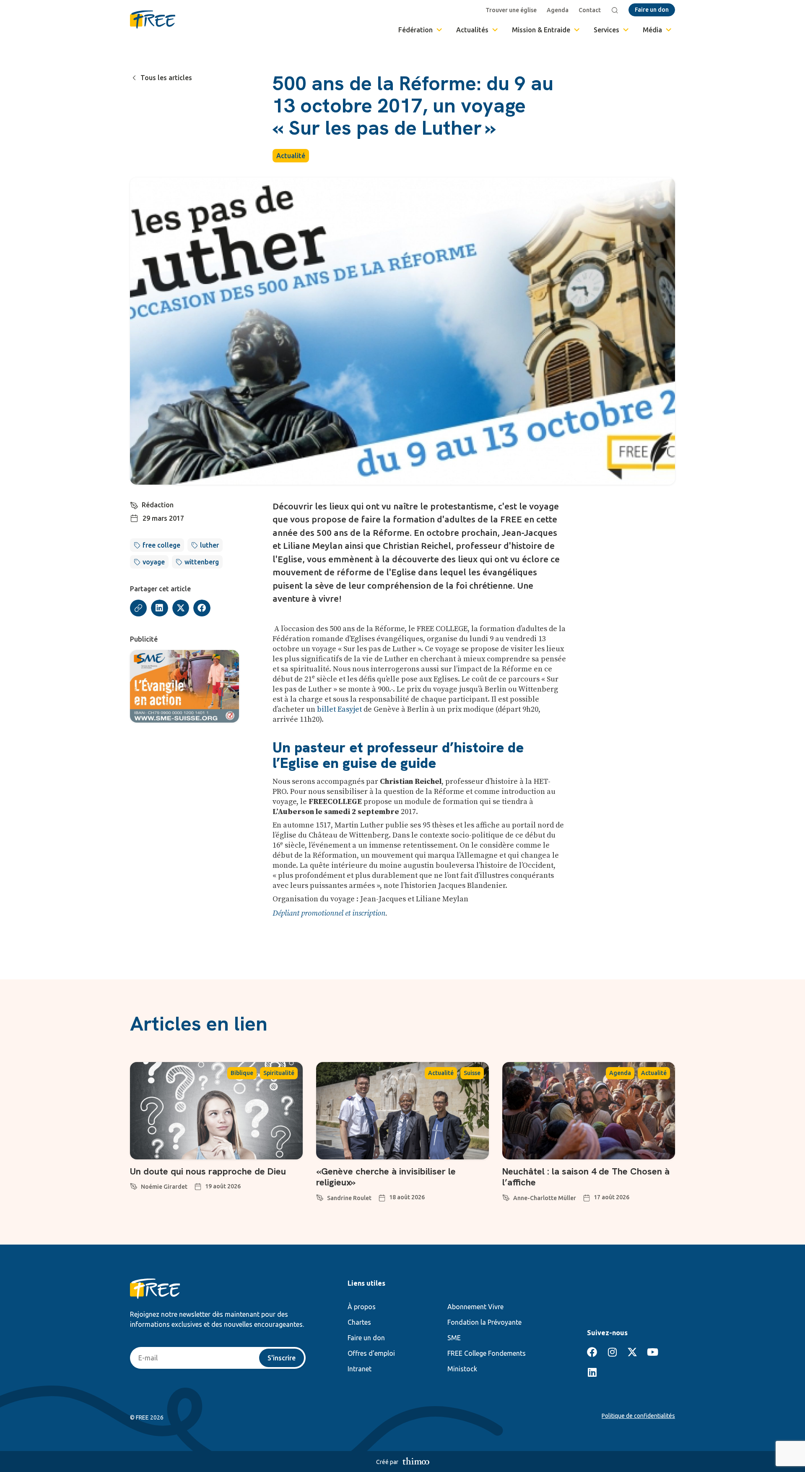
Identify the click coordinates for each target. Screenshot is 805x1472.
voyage (154, 562)
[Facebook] (592, 1352)
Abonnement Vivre (475, 1306)
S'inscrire (281, 1358)
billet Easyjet (339, 709)
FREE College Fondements (486, 1353)
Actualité (290, 155)
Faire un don (366, 1338)
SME (454, 1338)
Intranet (359, 1369)
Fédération (415, 30)
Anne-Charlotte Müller (544, 1198)
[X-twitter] (632, 1352)
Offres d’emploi (371, 1353)
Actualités (472, 30)
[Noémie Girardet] (134, 1185)
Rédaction (158, 505)
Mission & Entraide (541, 30)
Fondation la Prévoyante (484, 1322)
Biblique (242, 1073)
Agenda (558, 10)
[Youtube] (652, 1352)
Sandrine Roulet (349, 1198)
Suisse (472, 1073)
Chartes (359, 1322)
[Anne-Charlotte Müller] (506, 1196)
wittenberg (201, 562)
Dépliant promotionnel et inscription (329, 913)
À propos (362, 1306)
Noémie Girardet (164, 1186)
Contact (590, 10)
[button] (159, 608)
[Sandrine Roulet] (320, 1196)
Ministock (462, 1369)
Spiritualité (278, 1073)
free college (161, 545)
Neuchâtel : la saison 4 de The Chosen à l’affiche (586, 1176)
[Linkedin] (592, 1372)
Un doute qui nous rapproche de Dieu (208, 1171)
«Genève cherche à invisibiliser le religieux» (386, 1176)
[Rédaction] (134, 504)
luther (209, 545)
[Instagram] (612, 1352)
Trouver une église (511, 10)
